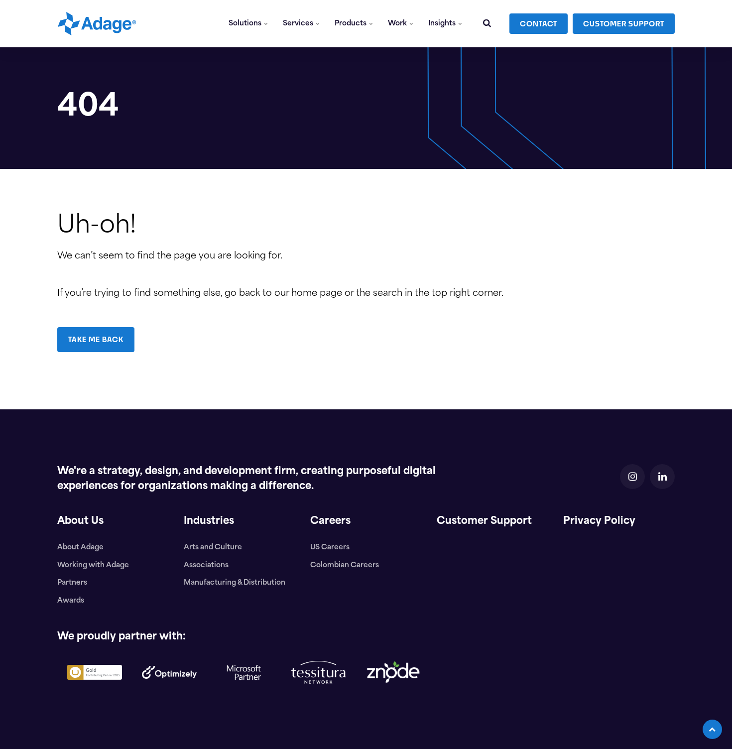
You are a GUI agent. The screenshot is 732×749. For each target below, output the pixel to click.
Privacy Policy (599, 521)
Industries (209, 521)
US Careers (330, 547)
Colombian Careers (344, 565)
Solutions (246, 23)
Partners (72, 583)
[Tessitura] (318, 692)
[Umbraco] (94, 688)
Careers (330, 521)
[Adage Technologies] (96, 23)
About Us (80, 521)
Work (398, 23)
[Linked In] (662, 476)
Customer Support (484, 521)
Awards (70, 601)
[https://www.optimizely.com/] (169, 687)
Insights (442, 23)
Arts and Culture (213, 547)
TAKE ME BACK (95, 339)
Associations (206, 565)
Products (351, 23)
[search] (487, 23)
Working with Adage (93, 565)
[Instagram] (632, 476)
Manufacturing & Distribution (234, 583)
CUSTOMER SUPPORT (623, 23)
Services (299, 23)
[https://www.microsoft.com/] (244, 698)
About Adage (80, 547)
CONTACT (538, 23)
